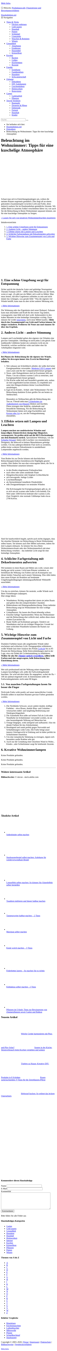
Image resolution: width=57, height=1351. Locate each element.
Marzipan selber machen (16, 932)
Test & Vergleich (13, 101)
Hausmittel (16, 51)
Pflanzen (15, 98)
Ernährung (16, 48)
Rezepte (15, 65)
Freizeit (15, 110)
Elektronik (16, 108)
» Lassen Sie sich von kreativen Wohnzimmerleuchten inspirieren (28, 218)
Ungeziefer (16, 36)
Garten (9, 93)
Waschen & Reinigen (20, 39)
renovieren (21, 320)
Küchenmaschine (13, 1326)
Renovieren (16, 91)
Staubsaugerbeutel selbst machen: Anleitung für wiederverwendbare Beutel (26, 858)
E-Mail (4, 1189)
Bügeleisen (11, 1323)
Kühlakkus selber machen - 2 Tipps (21, 987)
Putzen (14, 31)
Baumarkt (16, 103)
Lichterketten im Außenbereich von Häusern (24, 402)
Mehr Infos (5, 3)
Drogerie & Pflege (19, 105)
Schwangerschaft (19, 77)
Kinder (14, 115)
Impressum (34, 1342)
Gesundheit (11, 43)
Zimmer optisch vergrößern (30, 656)
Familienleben (17, 72)
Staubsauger (11, 1337)
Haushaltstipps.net (14, 127)
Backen (15, 58)
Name (3, 1186)
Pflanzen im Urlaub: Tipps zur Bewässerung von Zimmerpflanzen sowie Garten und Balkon (26, 1011)
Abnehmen (16, 46)
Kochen (9, 55)
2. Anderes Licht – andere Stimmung (21, 229)
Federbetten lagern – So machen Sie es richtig (25, 971)
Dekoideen (16, 81)
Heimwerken (17, 89)
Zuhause (10, 79)
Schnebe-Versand (8, 440)
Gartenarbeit (17, 96)
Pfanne (9, 1333)
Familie (9, 67)
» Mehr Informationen (10, 306)
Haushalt (15, 29)
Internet (9, 1240)
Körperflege (17, 53)
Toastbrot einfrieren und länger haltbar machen (25, 901)
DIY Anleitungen (19, 84)
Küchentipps (17, 62)
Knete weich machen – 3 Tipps (19, 948)
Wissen (15, 41)
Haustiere (16, 74)
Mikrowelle (11, 1330)
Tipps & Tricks (12, 22)
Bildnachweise (7, 1344)
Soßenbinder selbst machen (17, 835)
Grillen (14, 60)
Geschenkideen (18, 86)
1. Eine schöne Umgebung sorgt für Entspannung (27, 227)
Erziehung (16, 70)
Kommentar (6, 1191)
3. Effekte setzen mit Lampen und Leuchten (24, 231)
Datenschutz (46, 1342)
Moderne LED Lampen (41, 368)
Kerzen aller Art (13, 413)
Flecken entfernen (19, 24)
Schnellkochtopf (13, 1335)
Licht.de (41, 649)
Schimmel (16, 34)
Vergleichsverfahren (23, 1344)
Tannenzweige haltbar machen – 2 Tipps (23, 916)
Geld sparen (17, 27)
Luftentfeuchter (12, 1328)
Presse (25, 1342)
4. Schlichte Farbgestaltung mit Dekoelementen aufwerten (30, 234)
